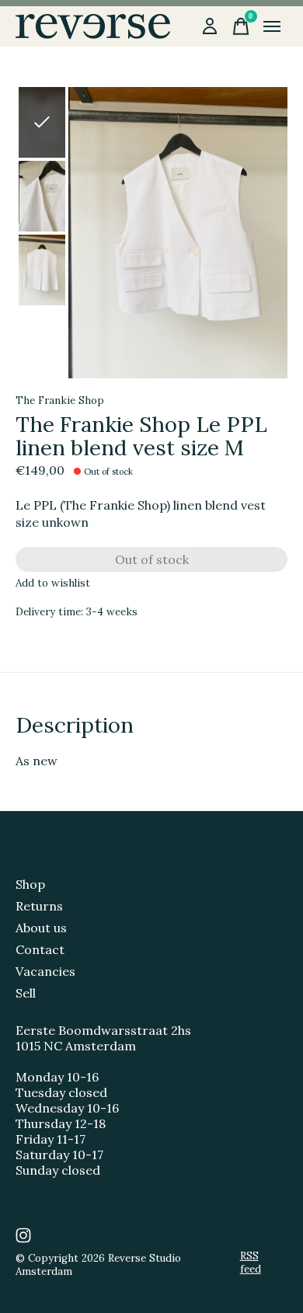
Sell (26, 993)
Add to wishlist (53, 583)
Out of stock (152, 559)
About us (41, 927)
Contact (40, 949)
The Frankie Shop (60, 400)
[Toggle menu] (271, 26)
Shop (30, 884)
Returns (39, 906)
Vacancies (45, 971)
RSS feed (250, 1262)
